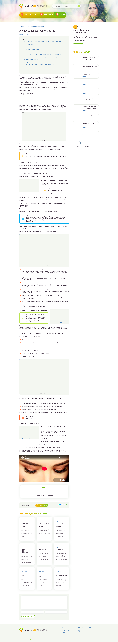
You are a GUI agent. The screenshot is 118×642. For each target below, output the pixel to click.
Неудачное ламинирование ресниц (89, 90)
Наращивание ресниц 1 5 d (29, 191)
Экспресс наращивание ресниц (31, 49)
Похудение (23, 547)
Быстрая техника (30, 44)
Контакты (80, 628)
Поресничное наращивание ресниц (60, 321)
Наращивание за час (31, 67)
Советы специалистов (28, 69)
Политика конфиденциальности (84, 627)
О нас (79, 630)
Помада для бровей (87, 132)
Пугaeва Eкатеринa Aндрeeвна (44, 495)
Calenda (30, 6)
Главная (22, 26)
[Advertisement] (44, 100)
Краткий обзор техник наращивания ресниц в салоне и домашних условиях (42, 41)
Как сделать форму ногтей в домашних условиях (61, 575)
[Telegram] (64, 504)
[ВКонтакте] (60, 504)
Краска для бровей (87, 99)
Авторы (76, 142)
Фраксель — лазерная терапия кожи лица (61, 525)
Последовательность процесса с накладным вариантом (40, 64)
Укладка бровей (86, 74)
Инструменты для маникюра (44, 550)
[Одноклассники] (62, 504)
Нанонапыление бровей (88, 115)
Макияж (62, 14)
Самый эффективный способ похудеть (26, 551)
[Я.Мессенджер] (59, 504)
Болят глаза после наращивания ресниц (44, 525)
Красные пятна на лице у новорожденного (26, 575)
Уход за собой (48, 14)
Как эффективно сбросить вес (81, 31)
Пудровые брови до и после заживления (88, 124)
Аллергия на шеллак (59, 550)
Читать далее (78, 44)
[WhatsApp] (66, 504)
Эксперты (87, 146)
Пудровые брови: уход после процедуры (88, 58)
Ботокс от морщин (44, 574)
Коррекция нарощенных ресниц (25, 525)
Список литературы (65, 630)
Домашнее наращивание (32, 46)
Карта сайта (63, 628)
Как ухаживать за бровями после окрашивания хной (89, 107)
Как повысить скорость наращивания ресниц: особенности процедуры (44, 54)
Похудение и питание (31, 14)
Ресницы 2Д (85, 82)
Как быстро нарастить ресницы (31, 59)
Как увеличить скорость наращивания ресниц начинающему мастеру (43, 57)
